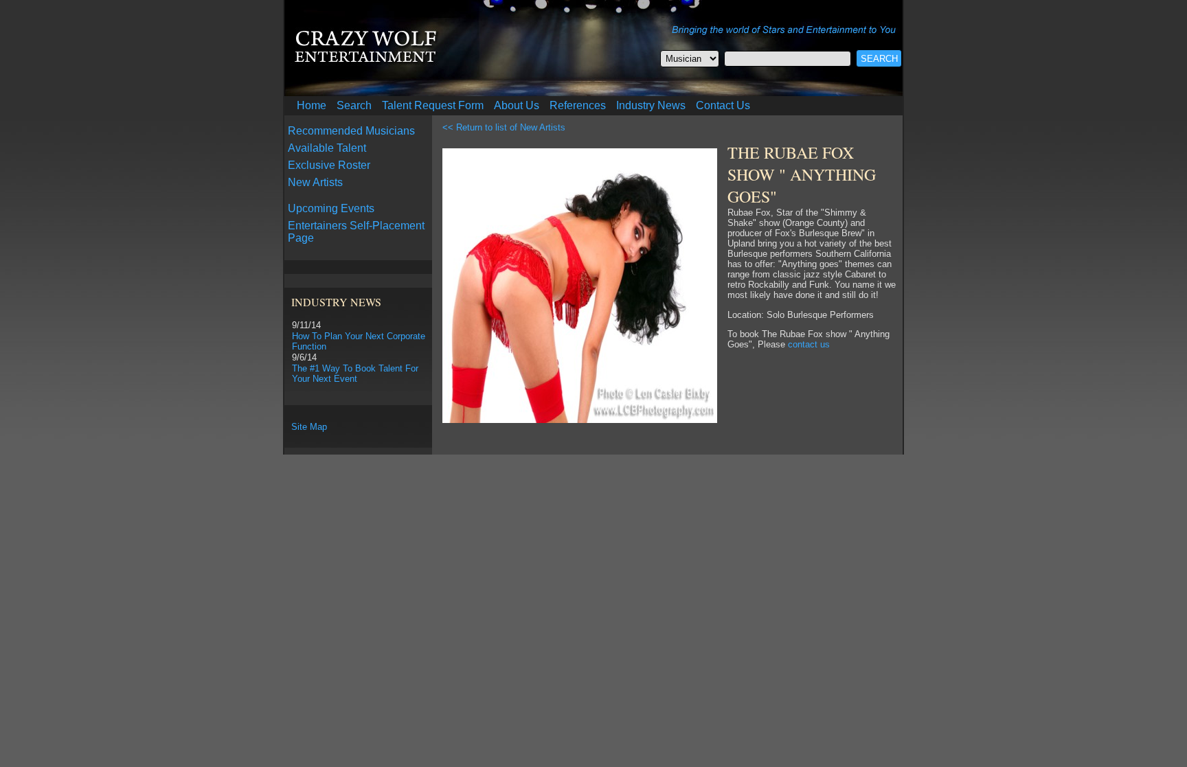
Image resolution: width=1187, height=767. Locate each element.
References (578, 105)
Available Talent (327, 148)
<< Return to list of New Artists (503, 127)
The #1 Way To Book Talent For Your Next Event (355, 373)
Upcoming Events (331, 208)
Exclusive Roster (329, 165)
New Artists (315, 182)
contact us (809, 344)
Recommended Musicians (351, 131)
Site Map (309, 427)
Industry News (651, 105)
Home (311, 105)
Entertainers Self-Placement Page (356, 232)
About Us (516, 105)
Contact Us (723, 105)
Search (354, 105)
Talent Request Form (433, 105)
